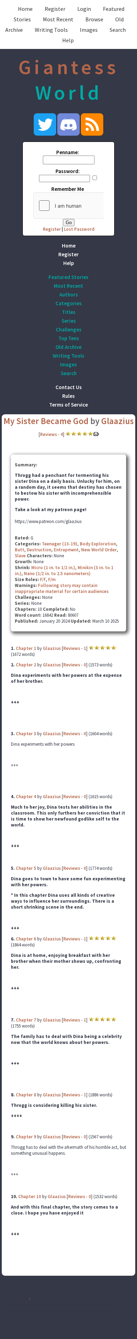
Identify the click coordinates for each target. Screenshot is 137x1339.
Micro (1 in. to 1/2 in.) (53, 568)
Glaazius (117, 421)
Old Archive (68, 347)
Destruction (39, 550)
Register (55, 8)
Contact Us (69, 387)
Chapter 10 (29, 1197)
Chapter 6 (26, 939)
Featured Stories (68, 277)
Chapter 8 (26, 1095)
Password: (68, 171)
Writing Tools (51, 29)
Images (89, 29)
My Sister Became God (46, 421)
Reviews (48, 434)
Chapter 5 (26, 868)
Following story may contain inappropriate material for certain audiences (62, 588)
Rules (68, 396)
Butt (19, 550)
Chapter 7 (26, 1020)
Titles (69, 312)
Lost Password (79, 229)
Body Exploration (98, 544)
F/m (52, 579)
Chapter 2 (26, 665)
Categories (69, 303)
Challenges (68, 329)
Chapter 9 (26, 1137)
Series (68, 320)
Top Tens (68, 338)
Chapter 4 (26, 797)
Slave (20, 556)
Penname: (67, 152)
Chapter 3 (26, 734)
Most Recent (58, 19)
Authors (68, 294)
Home (25, 8)
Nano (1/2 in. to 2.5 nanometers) (57, 574)
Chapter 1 (26, 648)
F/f (43, 579)
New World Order (99, 550)
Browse (94, 19)
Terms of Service (68, 404)
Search (118, 29)
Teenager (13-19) (59, 544)
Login (84, 8)
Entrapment (66, 550)
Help (68, 40)
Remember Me (67, 189)
